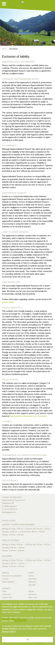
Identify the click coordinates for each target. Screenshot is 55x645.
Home (4, 49)
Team (4, 591)
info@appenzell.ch (9, 512)
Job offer (32, 585)
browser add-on (9, 631)
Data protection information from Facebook (28, 416)
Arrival (5, 573)
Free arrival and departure (12, 576)
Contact (6, 589)
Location (5, 579)
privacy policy (8, 302)
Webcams (32, 582)
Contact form (7, 597)
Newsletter (33, 579)
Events (31, 576)
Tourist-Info (6, 594)
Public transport (8, 582)
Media (31, 591)
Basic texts (33, 597)
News (31, 573)
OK (27, 639)
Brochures (32, 594)
